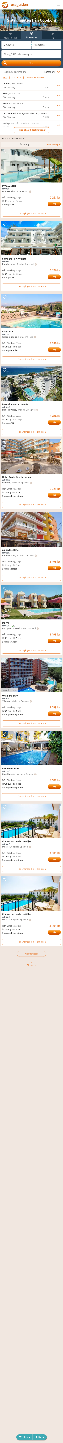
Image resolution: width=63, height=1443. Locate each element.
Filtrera (26, 1437)
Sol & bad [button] (16, 78)
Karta (41, 1437)
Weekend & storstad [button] (35, 78)
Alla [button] (5, 78)
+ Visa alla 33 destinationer (31, 130)
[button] (16, 45)
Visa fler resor (31, 954)
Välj (54, 204)
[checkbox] (5, 152)
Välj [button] (58, 86)
